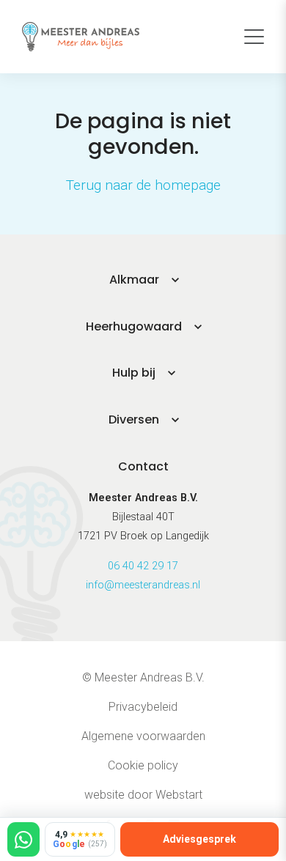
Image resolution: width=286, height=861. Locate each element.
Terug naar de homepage (143, 185)
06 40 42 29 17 (143, 566)
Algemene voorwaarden (143, 736)
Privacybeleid (143, 707)
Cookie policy (143, 765)
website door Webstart (143, 795)
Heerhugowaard (134, 326)
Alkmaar (134, 279)
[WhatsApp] (23, 839)
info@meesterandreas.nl (143, 585)
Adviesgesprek (199, 839)
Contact (143, 466)
